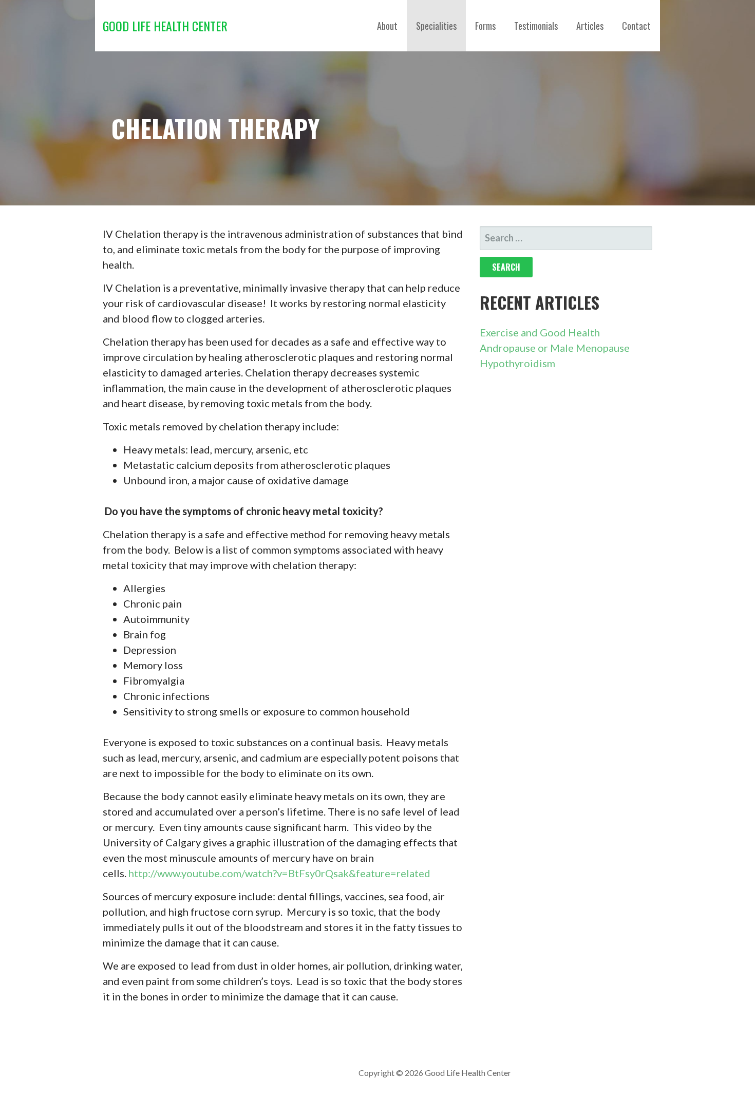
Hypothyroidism (517, 363)
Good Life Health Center (165, 25)
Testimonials (536, 25)
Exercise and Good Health (540, 332)
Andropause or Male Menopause (555, 348)
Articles (589, 25)
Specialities (436, 25)
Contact (636, 25)
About (387, 25)
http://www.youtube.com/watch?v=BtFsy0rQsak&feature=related (279, 873)
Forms (485, 25)
